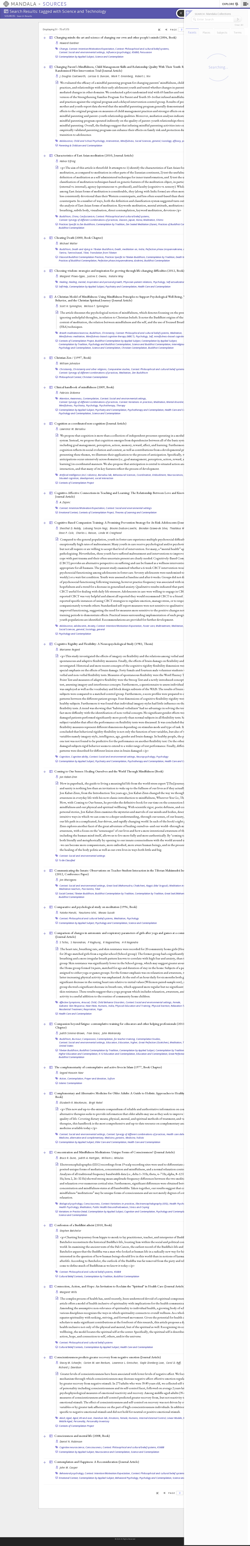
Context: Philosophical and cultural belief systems (86, 1342)
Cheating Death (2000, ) (78, 238)
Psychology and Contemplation (75, 633)
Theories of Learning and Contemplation (136, 512)
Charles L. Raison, (87, 533)
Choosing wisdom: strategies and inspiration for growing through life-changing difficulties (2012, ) (119, 271)
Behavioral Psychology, (127, 1477)
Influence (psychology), (118, 52)
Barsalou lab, (105, 474)
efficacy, (177, 141)
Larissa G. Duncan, (99, 76)
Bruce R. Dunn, (68, 1158)
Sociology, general (95, 629)
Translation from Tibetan (103, 252)
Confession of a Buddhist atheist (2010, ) (83, 1225)
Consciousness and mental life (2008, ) (82, 1436)
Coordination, (144, 474)
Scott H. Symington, (71, 306)
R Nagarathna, (112, 942)
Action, (63, 1078)
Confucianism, (87, 216)
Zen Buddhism (140, 372)
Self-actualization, (176, 282)
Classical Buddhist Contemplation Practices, (81, 257)
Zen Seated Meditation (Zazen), (142, 224)
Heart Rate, (91, 1005)
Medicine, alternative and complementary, (81, 1137)
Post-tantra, (88, 889)
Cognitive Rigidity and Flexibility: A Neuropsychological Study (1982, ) (103, 644)
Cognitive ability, (80, 756)
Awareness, (76, 398)
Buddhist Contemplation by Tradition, (114, 893)
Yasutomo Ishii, (88, 912)
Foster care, (149, 625)
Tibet (97, 889)
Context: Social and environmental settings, (82, 52)
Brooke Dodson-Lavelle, (124, 528)
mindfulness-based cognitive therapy (174, 336)
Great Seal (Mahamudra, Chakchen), (126, 885)
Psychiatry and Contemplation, (121, 286)
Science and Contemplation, (106, 347)
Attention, (64, 398)
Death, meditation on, (126, 249)
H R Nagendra (130, 942)
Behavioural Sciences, (124, 474)
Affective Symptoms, (70, 1002)
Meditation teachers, (70, 889)
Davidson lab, (100, 1418)
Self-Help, (64, 286)
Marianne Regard (70, 649)
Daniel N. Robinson (71, 1441)
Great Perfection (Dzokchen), (154, 1042)
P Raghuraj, (95, 942)
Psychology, (159, 282)
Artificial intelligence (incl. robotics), (78, 474)
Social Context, (66, 893)
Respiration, (89, 1009)
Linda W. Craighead (110, 533)
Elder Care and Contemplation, (111, 1142)
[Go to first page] (159, 29)
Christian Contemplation (95, 377)
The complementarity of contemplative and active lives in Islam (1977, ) (108, 1067)
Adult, (62, 1418)
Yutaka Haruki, (69, 912)
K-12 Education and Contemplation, (117, 1053)
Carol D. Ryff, (174, 1362)
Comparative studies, (119, 369)
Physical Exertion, (161, 1005)
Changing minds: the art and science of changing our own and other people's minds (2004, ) (115, 37)
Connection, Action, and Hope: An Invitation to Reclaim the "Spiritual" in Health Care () (119, 1286)
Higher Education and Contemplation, (78, 1053)
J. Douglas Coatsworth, (73, 76)
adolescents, (80, 625)
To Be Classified (67, 860)
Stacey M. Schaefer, (71, 1362)
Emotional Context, (68, 512)
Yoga (99, 1009)
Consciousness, (92, 1203)
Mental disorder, (175, 402)
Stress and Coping (139, 1207)
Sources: (10, 16)
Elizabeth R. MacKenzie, (74, 1102)
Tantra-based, (75, 252)
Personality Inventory (98, 1421)
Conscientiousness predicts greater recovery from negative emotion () (107, 1357)
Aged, (69, 1418)
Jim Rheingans (68, 880)
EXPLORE (228, 4)
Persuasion (146, 52)
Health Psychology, (179, 1203)
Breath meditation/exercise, (74, 333)
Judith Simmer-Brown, (73, 1033)
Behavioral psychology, (71, 1473)
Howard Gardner (69, 43)
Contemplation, (91, 398)
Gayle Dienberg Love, (152, 1362)
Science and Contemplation (109, 56)
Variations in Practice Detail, (73, 1211)
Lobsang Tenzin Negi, (96, 528)
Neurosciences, (175, 474)
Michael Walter (69, 243)
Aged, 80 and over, (83, 1418)
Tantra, (63, 252)
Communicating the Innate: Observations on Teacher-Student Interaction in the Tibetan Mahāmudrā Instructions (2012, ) (125, 872)
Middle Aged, (66, 1421)
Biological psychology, (71, 1203)
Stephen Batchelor (70, 1230)
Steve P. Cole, (67, 533)
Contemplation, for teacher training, (116, 1039)
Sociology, (166, 141)
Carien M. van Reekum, (97, 1362)
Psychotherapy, (107, 405)
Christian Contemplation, (135, 347)
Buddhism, (65, 216)
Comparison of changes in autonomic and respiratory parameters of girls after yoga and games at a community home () (126, 935)
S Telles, (65, 942)
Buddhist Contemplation (71, 227)
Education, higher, (128, 1042)
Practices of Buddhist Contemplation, (177, 224)
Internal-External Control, (153, 1418)
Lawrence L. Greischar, (125, 1362)
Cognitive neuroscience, (72, 1447)
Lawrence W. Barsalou (73, 429)
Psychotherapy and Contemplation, (146, 409)
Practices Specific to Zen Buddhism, (77, 224)
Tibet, (86, 252)
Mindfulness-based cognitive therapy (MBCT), (110, 336)
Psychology (162, 756)
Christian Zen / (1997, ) (72, 358)
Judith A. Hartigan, (89, 1158)
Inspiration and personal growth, (105, 282)
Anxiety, (92, 625)
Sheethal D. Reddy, (71, 528)
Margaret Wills (68, 1292)
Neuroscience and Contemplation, (112, 1451)
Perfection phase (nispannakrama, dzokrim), (169, 249)
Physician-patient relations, (137, 282)
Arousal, (85, 1002)
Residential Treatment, (71, 1009)
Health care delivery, (177, 1134)
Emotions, (114, 1418)
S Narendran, (79, 942)
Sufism (111, 1078)
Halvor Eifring (68, 161)
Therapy (120, 405)
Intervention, (113, 141)
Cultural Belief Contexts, (71, 1276)
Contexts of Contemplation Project (76, 482)
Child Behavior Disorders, (111, 1002)
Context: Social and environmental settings (129, 508)
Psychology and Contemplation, (75, 347)
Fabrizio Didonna (70, 392)
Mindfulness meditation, (72, 336)
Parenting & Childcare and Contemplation (80, 145)
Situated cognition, (69, 478)
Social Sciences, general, (148, 141)
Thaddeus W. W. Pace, (183, 528)
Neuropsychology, (146, 756)
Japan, (132, 219)
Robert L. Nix (142, 76)
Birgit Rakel (95, 1102)
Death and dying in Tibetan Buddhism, (93, 249)
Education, (112, 1042)
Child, (94, 1002)
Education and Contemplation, (152, 1053)
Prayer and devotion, (95, 1078)
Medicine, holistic (135, 1137)
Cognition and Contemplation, (140, 1211)
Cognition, (65, 756)
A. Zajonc (65, 502)
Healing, (63, 282)
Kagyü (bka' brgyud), (157, 885)
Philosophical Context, (70, 377)
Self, (151, 336)
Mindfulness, (127, 141)
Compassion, (89, 1039)
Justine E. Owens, (97, 276)
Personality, (80, 1421)
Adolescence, (66, 141)
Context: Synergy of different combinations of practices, (89, 219)
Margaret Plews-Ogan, (73, 276)
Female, (177, 1002)
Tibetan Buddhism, (84, 893)
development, (87, 478)
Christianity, (108, 333)
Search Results (24, 16)
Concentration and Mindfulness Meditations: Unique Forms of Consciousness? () (114, 1152)
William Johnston (70, 363)
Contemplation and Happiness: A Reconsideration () (96, 1462)
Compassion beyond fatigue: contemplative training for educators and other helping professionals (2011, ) (123, 1026)
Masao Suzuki (106, 912)
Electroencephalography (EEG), (152, 1203)
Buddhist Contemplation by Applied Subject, (118, 340)
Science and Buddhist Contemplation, (151, 344)
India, (142, 249)
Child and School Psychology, (89, 141)
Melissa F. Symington (96, 306)
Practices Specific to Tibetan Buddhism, (125, 257)
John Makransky (111, 1033)
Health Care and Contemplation (154, 286)
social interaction (104, 478)
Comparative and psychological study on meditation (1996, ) (95, 907)
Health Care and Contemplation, (181, 409)
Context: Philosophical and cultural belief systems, (142, 48)
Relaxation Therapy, (181, 1005)
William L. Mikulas (113, 1158)
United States (66, 1045)
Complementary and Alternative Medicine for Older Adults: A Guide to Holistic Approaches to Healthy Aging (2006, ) (128, 1095)
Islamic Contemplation (70, 1083)
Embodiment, (159, 474)
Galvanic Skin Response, (72, 1005)
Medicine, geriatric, (115, 1137)
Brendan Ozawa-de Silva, (154, 528)
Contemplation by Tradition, (110, 224)
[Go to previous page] (166, 30)
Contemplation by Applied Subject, (77, 56)
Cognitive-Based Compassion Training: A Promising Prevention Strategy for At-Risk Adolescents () (126, 522)
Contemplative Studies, (148, 1039)
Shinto (159, 219)
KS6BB (117, 1271)
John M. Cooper (69, 1467)
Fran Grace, (94, 1033)
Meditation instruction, (181, 885)
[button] (245, 4)
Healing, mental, (77, 282)
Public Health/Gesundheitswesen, (111, 1207)
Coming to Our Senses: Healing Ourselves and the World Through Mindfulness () (108, 771)
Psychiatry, (79, 405)
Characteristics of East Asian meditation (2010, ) (93, 155)
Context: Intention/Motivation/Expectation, (92, 48)
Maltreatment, (163, 625)
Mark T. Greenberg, (122, 76)
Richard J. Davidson (70, 1367)
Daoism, (123, 219)
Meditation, (149, 219)
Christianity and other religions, (90, 369)
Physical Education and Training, (133, 1005)
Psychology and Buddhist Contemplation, (109, 344)
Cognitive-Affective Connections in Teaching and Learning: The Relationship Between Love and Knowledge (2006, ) (127, 495)
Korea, (139, 219)
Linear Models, (175, 1418)
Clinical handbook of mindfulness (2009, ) (84, 387)
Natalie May (116, 276)
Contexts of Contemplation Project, (76, 340)
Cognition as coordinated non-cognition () (90, 423)
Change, (63, 48)
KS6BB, (135, 52)
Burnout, (77, 1039)
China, (75, 216)
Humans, (103, 1005)
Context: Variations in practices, (136, 402)
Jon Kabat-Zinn (68, 777)
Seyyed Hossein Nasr (72, 1072)
